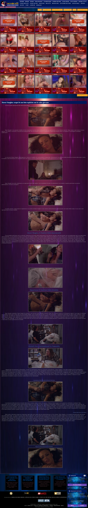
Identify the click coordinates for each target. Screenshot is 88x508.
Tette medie (73, 1)
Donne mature (57, 1)
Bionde (22, 1)
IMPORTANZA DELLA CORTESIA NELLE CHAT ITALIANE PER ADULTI (44, 478)
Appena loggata (47, 9)
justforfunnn (74, 33)
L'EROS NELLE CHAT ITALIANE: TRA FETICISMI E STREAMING (60, 478)
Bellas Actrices (56, 497)
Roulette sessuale (82, 9)
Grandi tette (82, 1)
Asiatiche (42, 3)
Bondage (39, 5)
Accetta (82, 505)
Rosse (32, 1)
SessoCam (2, 7)
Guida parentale (80, 500)
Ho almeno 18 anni (77, 484)
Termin (51, 505)
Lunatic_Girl (39, 74)
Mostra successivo (82, 95)
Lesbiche (32, 5)
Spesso (83, 3)
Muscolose (55, 3)
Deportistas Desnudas (65, 497)
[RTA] (85, 487)
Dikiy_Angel (4, 33)
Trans (12, 5)
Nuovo (74, 9)
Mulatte (48, 3)
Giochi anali (75, 3)
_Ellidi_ (55, 33)
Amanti (39, 9)
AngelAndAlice (74, 74)
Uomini (9, 5)
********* (36, 33)
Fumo (27, 5)
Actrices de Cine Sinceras (45, 497)
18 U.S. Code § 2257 (28, 505)
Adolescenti (38, 1)
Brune (27, 1)
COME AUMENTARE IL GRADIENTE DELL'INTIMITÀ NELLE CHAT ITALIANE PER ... (28, 478)
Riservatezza (57, 505)
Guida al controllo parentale (41, 505)
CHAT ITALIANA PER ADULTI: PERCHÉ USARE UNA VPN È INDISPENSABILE (12, 478)
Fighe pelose (34, 3)
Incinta (22, 5)
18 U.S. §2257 (73, 500)
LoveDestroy (22, 33)
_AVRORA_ (55, 74)
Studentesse (47, 1)
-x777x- (20, 74)
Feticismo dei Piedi (65, 3)
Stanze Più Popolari (57, 9)
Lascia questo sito (72, 487)
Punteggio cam (67, 9)
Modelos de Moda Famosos (17, 497)
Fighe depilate (24, 3)
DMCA (62, 505)
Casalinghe (65, 1)
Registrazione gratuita (8, 21)
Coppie (16, 5)
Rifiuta (72, 505)
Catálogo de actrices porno (32, 497)
